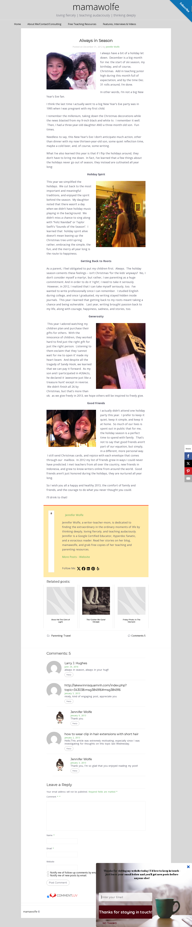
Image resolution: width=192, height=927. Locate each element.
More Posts (69, 557)
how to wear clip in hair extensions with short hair (101, 734)
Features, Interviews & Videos (119, 24)
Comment (52, 796)
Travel (67, 635)
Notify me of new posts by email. (68, 875)
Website (84, 557)
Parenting (57, 635)
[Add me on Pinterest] (93, 569)
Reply (68, 674)
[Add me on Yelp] (98, 569)
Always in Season (96, 40)
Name (50, 835)
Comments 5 (138, 635)
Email (50, 848)
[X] (188, 463)
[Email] (188, 478)
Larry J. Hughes (75, 663)
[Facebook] (188, 456)
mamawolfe (30, 911)
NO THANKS (110, 923)
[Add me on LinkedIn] (88, 569)
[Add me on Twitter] (79, 569)
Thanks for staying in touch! (125, 911)
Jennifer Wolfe (113, 46)
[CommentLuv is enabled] (63, 896)
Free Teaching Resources (82, 24)
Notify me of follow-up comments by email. (74, 872)
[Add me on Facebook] (83, 569)
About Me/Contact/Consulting (44, 24)
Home (17, 24)
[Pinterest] (188, 471)
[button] (142, 874)
